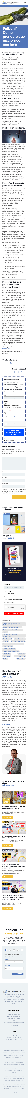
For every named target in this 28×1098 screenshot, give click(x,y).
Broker (5, 632)
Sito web (5, 483)
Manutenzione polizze (18, 641)
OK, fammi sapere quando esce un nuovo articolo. (14, 432)
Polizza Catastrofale (9, 648)
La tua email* (7, 584)
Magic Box (7, 536)
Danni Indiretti (7, 639)
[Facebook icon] (11, 1093)
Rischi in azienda (20, 656)
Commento (6, 456)
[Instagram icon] (16, 1093)
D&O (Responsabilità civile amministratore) (11, 635)
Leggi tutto (8, 817)
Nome (4, 472)
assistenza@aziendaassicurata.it (14, 1022)
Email (5, 395)
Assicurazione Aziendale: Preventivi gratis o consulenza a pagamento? (13, 866)
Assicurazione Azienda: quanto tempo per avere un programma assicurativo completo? (13, 897)
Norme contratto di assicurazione (13, 644)
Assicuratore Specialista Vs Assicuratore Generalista (11, 624)
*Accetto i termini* (10, 593)
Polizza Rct (21, 653)
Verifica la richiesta (9, 420)
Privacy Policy (14, 416)
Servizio (7, 959)
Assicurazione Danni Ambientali (12, 630)
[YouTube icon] (13, 1093)
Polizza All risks (8, 646)
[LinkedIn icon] (14, 1093)
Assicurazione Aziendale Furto (12, 627)
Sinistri (5, 658)
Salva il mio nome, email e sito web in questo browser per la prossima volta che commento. (14, 491)
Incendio (5, 641)
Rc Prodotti (6, 656)
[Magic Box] (14, 523)
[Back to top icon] (25, 1095)
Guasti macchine (20, 639)
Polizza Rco (6, 653)
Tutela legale (21, 658)
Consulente (7, 965)
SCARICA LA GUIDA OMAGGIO (14, 614)
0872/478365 (15, 1025)
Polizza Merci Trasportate (11, 651)
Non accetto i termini (10, 413)
